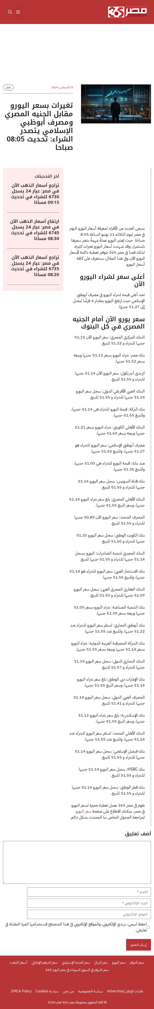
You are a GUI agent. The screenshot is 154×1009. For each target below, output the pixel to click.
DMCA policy (21, 991)
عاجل (8, 87)
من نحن (68, 991)
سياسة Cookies (47, 991)
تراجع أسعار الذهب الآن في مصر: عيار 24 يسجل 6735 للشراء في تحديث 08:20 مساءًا (35, 266)
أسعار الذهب (18, 962)
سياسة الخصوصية (90, 991)
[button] (10, 12)
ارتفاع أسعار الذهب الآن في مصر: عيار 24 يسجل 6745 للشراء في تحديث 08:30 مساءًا (34, 230)
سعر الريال (101, 962)
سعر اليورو (83, 811)
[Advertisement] (77, 55)
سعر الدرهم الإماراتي (44, 962)
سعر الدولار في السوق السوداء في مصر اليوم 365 (77, 969)
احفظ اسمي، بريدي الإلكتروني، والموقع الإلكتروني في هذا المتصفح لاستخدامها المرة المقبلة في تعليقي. (76, 927)
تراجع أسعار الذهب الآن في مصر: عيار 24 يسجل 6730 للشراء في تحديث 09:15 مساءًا (35, 194)
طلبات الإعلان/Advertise (125, 991)
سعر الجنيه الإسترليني (76, 962)
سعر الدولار (137, 962)
